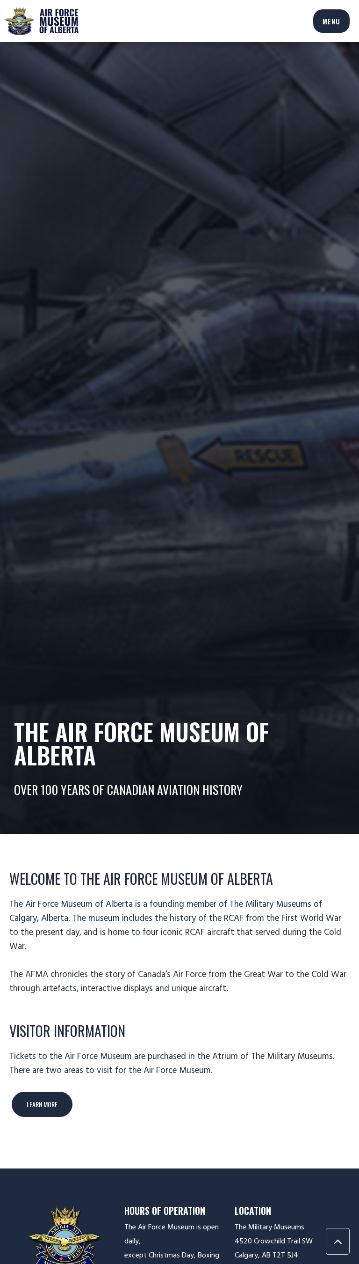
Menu (331, 21)
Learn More (42, 1104)
